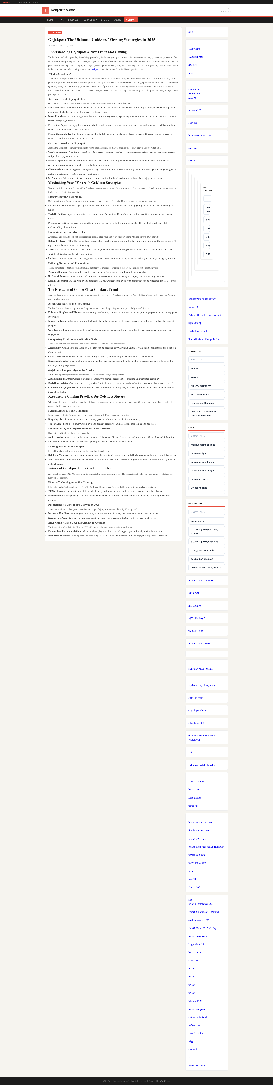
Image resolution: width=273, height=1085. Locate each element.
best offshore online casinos (202, 298)
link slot (192, 64)
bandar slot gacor (197, 1009)
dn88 (208, 219)
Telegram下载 (195, 56)
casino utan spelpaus (202, 559)
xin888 (194, 368)
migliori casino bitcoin (199, 643)
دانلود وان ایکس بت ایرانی (201, 764)
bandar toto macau (197, 936)
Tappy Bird (194, 48)
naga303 (192, 878)
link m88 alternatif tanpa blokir (203, 339)
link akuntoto (195, 605)
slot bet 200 (194, 887)
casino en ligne (198, 453)
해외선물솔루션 (197, 618)
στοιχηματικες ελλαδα (203, 550)
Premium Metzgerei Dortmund (203, 911)
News (61, 20)
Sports (105, 20)
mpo (190, 72)
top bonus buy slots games (201, 685)
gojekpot (94, 69)
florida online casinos (199, 830)
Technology (90, 20)
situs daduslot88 (196, 723)
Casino (117, 20)
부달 (191, 1041)
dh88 (208, 228)
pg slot (191, 968)
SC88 (191, 32)
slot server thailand (197, 1017)
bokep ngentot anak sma (200, 903)
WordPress (165, 1081)
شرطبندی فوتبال (197, 838)
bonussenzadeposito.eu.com (202, 135)
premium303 (194, 110)
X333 (208, 245)
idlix (190, 870)
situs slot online (196, 1033)
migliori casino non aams (200, 580)
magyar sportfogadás (202, 403)
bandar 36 (193, 306)
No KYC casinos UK (201, 385)
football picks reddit (198, 331)
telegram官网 (195, 1000)
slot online (193, 89)
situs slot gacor (195, 697)
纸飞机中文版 (196, 630)
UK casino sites (199, 487)
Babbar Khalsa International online (205, 315)
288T (208, 237)
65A (208, 254)
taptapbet (192, 805)
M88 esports (194, 797)
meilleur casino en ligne (203, 444)
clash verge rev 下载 (198, 919)
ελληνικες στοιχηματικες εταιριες (204, 531)
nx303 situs (194, 1025)
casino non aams (200, 479)
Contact (131, 20)
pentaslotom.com (196, 854)
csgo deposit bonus (197, 710)
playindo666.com (197, 862)
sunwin (194, 377)
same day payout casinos (200, 668)
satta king (193, 960)
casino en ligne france (202, 462)
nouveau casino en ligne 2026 (206, 567)
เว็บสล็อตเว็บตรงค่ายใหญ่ (202, 928)
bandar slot (193, 789)
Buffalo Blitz (194, 93)
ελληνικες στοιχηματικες (204, 541)
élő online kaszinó (200, 394)
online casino (197, 521)
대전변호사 (194, 323)
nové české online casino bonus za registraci (204, 413)
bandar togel (194, 952)
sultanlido (193, 1049)
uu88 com (208, 209)
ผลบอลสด (193, 593)
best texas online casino (200, 822)
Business (73, 20)
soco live (192, 122)
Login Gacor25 (196, 944)
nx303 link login (196, 1065)
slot (190, 752)
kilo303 (192, 97)
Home (50, 20)
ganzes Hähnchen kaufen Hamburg (206, 846)
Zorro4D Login (196, 781)
